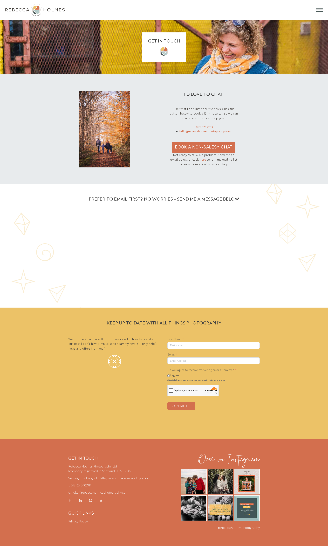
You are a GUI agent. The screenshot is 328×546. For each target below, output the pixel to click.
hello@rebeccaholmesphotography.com (204, 131)
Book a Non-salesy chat (204, 147)
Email (171, 354)
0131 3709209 (204, 127)
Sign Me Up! (181, 406)
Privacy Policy (78, 521)
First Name (174, 339)
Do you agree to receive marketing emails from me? (200, 370)
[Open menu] (319, 10)
